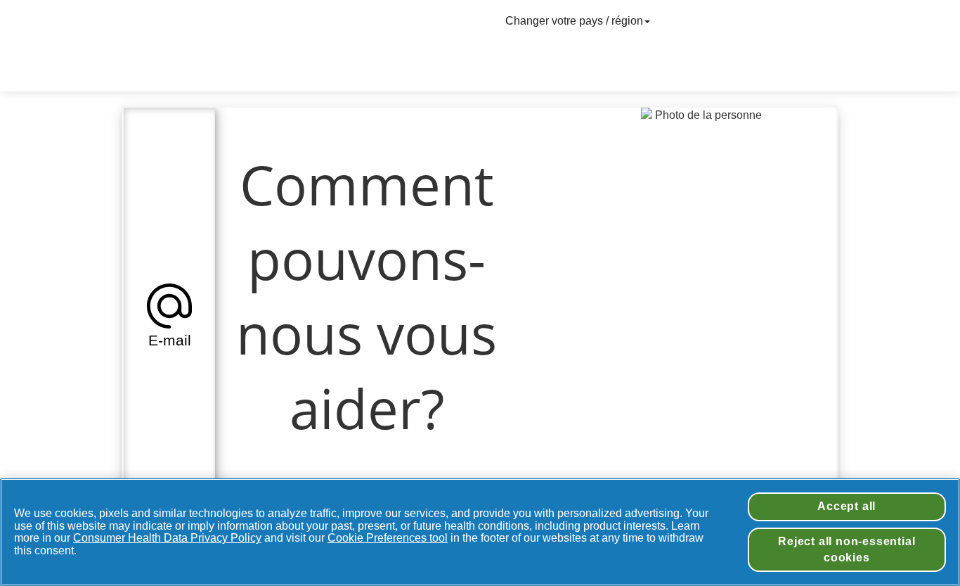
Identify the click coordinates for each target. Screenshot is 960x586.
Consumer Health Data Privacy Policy (167, 538)
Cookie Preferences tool (387, 538)
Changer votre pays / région (574, 21)
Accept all (846, 506)
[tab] (169, 313)
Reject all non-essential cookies (846, 549)
